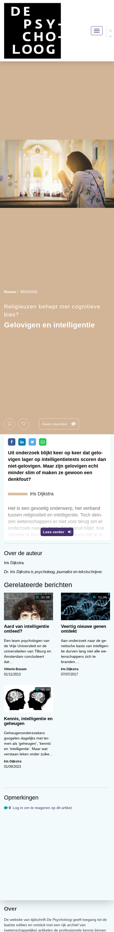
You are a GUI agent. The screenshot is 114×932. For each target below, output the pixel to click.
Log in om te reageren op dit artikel (42, 808)
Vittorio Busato (15, 669)
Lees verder (54, 532)
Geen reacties (55, 424)
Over (10, 909)
